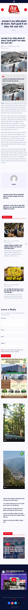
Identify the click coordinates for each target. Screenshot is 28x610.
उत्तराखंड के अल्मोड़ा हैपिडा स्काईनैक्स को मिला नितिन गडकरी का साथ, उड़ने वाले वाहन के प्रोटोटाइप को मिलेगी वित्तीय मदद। (13, 515)
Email (2, 336)
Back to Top (14, 607)
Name (3, 330)
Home (14, 30)
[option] (14, 548)
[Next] (24, 533)
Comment (3, 318)
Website (3, 343)
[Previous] (21, 533)
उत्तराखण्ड (10, 46)
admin (5, 46)
